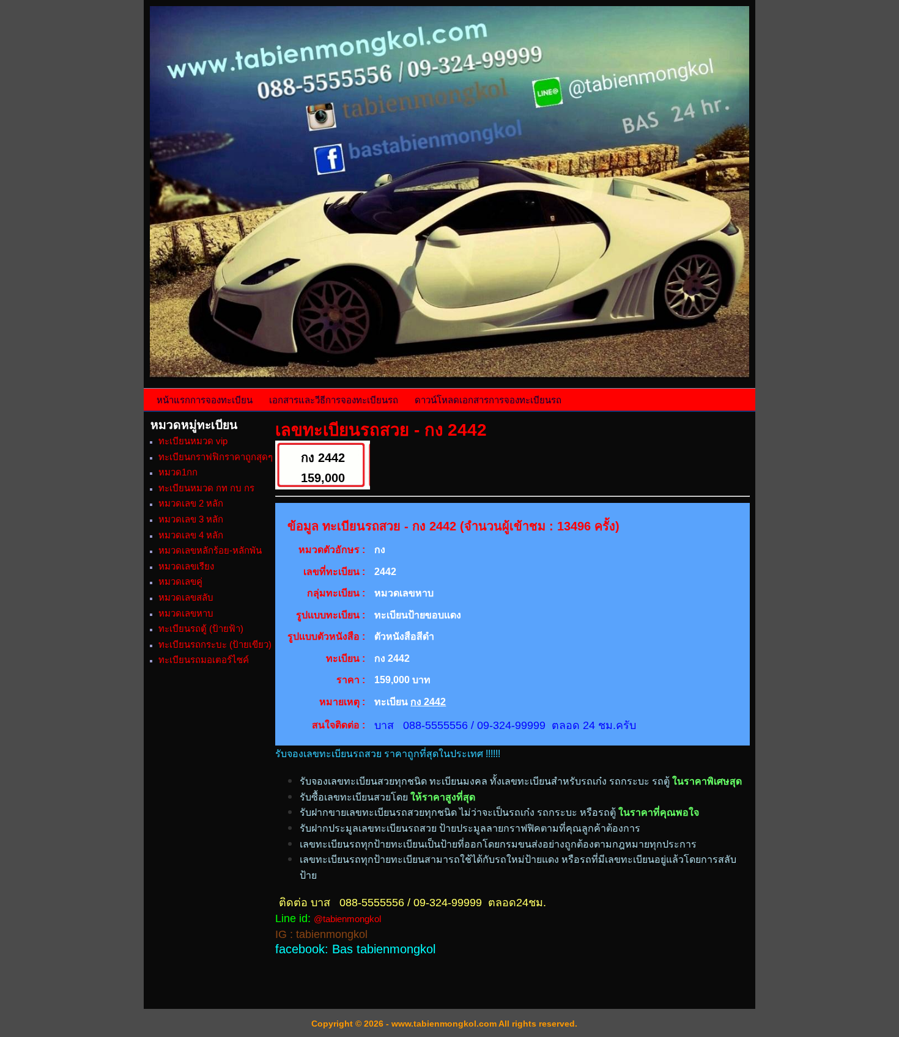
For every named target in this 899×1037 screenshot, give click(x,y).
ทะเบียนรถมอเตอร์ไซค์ (203, 659)
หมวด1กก (178, 472)
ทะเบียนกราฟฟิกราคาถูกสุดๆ (215, 457)
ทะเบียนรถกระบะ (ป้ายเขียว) (215, 644)
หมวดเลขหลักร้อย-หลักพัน (210, 550)
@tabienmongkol (347, 919)
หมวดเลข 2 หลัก (190, 503)
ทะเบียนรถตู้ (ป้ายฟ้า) (200, 628)
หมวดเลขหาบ (185, 613)
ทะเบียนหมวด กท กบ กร (206, 488)
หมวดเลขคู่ (180, 581)
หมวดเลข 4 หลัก (190, 535)
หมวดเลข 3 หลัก (190, 519)
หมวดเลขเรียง (186, 566)
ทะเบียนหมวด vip (193, 441)
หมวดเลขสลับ (185, 597)
